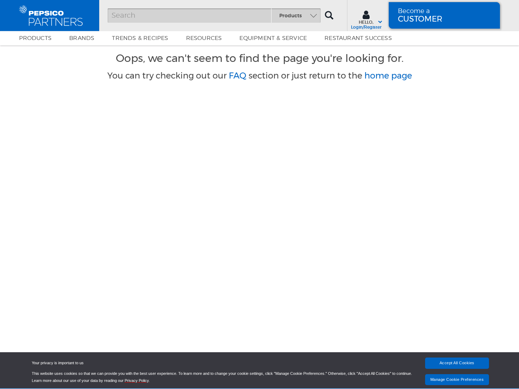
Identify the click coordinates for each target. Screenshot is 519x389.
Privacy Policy (137, 380)
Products (35, 38)
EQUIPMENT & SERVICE (273, 38)
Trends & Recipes (140, 38)
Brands (81, 38)
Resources (204, 38)
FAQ (237, 75)
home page (388, 75)
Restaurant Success (358, 38)
